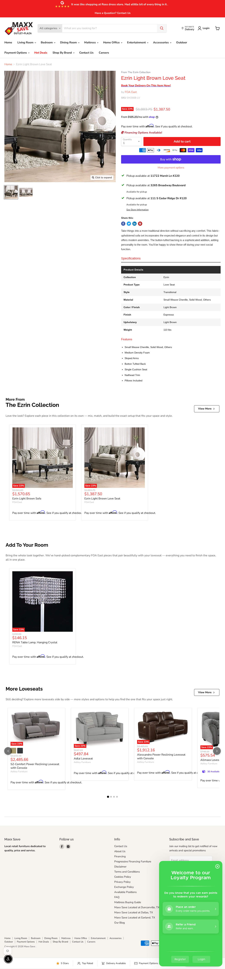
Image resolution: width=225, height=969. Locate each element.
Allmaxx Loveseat (211, 760)
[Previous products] (8, 751)
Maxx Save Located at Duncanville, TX (136, 907)
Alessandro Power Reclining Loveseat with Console (161, 756)
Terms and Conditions (127, 871)
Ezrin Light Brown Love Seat (102, 498)
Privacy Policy (122, 882)
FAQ (117, 897)
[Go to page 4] (117, 797)
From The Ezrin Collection (135, 72)
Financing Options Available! (143, 133)
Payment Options (16, 53)
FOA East (131, 92)
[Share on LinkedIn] (134, 224)
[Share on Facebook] (123, 224)
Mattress (90, 42)
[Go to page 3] (114, 797)
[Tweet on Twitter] (129, 224)
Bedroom (47, 42)
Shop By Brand (63, 53)
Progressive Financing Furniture (132, 861)
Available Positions (125, 892)
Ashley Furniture (19, 771)
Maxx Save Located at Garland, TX (134, 917)
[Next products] (217, 751)
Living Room (25, 42)
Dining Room (69, 42)
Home (8, 42)
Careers (104, 53)
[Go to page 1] (108, 797)
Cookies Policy (122, 877)
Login (206, 28)
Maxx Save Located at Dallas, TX (133, 912)
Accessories (161, 42)
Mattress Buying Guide (127, 902)
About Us (119, 851)
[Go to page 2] (111, 797)
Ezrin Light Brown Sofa (26, 498)
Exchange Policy (124, 887)
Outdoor (181, 42)
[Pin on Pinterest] (140, 224)
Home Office (111, 42)
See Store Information (137, 210)
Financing (120, 856)
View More (204, 408)
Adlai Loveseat (83, 758)
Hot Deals (40, 53)
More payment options (171, 167)
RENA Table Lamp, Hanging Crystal (34, 642)
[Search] (161, 28)
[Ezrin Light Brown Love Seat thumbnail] (11, 192)
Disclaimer (120, 866)
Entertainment (136, 42)
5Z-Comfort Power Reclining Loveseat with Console (35, 766)
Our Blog (119, 922)
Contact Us (86, 53)
